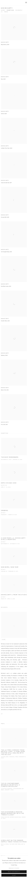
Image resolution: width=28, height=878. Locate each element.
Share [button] (3, 639)
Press (6, 11)
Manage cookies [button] (14, 868)
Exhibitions (10, 10)
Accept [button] (14, 875)
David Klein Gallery (12, 2)
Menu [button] (26, 3)
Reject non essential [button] (14, 871)
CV (2, 11)
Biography (19, 10)
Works (3, 10)
